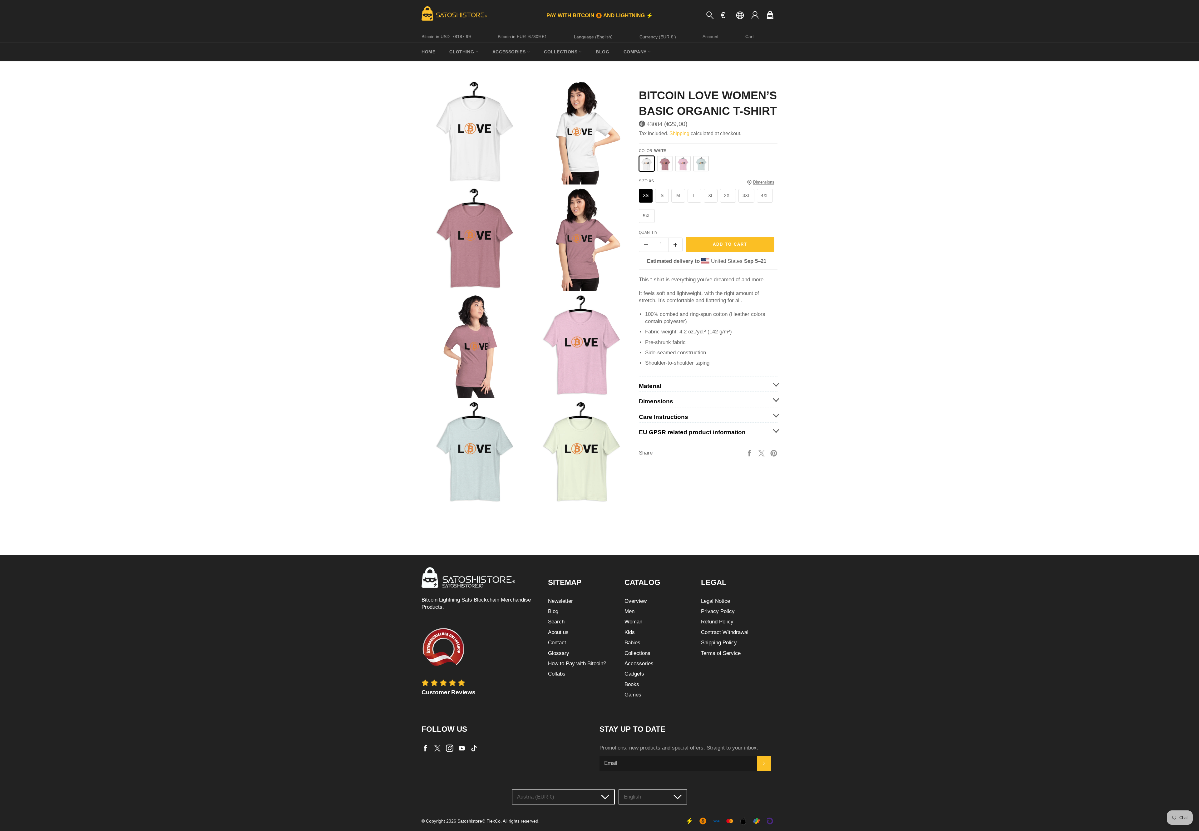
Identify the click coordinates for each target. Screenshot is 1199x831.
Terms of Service (721, 653)
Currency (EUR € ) (657, 36)
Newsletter (560, 601)
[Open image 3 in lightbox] (474, 239)
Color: (652, 151)
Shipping (679, 133)
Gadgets (634, 674)
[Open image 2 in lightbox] (580, 132)
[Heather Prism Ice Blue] (701, 163)
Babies (632, 643)
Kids (629, 632)
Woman (633, 622)
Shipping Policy (719, 643)
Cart (749, 36)
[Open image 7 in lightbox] (474, 453)
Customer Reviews (449, 692)
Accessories (509, 51)
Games (632, 695)
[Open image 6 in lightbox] (580, 346)
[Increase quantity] (675, 245)
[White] (646, 163)
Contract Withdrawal (724, 632)
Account (710, 36)
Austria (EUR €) (535, 797)
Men (629, 611)
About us (558, 632)
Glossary (558, 653)
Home (428, 51)
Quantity (648, 232)
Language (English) (593, 36)
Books (631, 684)
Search (556, 622)
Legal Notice (715, 601)
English (632, 797)
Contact (557, 643)
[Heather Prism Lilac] (683, 163)
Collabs (556, 674)
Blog (602, 51)
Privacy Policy (718, 611)
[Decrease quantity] (646, 245)
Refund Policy (717, 622)
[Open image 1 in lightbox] (474, 132)
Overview (635, 601)
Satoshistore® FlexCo (479, 821)
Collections (561, 51)
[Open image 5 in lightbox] (474, 346)
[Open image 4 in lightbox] (580, 239)
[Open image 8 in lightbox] (580, 453)
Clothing (462, 51)
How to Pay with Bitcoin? (577, 663)
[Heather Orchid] (665, 163)
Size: (646, 181)
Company (636, 51)
